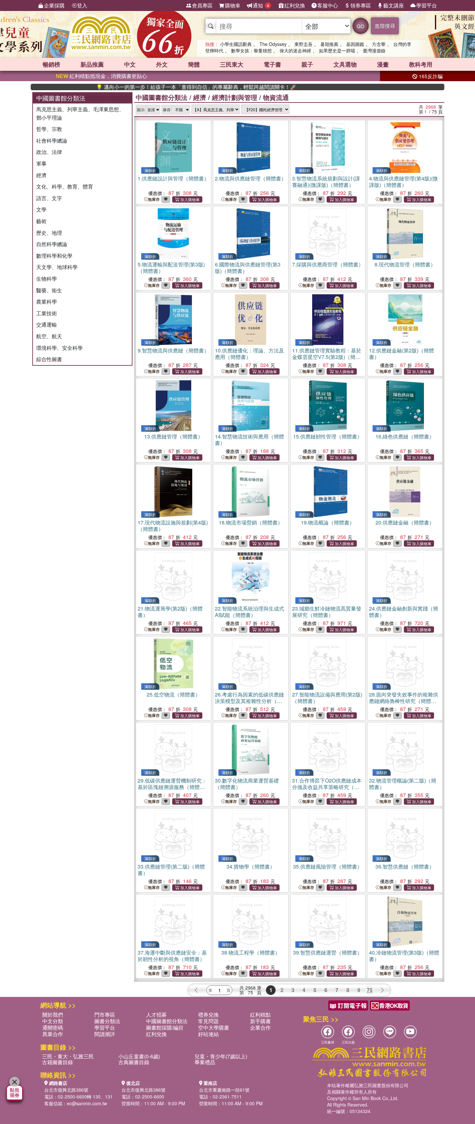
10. (249, 354)
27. (327, 698)
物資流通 (276, 97)
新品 (92, 64)
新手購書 (260, 1021)
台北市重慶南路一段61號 (224, 1089)
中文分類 (52, 1021)
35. (327, 866)
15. (327, 436)
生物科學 (46, 278)
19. (327, 522)
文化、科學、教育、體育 (64, 186)
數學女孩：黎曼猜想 (251, 50)
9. (173, 350)
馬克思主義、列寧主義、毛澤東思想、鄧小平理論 (80, 113)
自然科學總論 (51, 244)
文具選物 (345, 64)
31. (327, 787)
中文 (130, 64)
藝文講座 (393, 5)
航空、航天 (49, 336)
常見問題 (208, 1021)
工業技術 (46, 313)
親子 (307, 64)
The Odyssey (273, 44)
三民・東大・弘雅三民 (68, 1056)
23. (326, 612)
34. (251, 866)
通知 (261, 5)
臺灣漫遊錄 (374, 50)
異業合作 (52, 1034)
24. (403, 612)
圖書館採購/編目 (165, 1027)
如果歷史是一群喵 (337, 50)
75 (370, 990)
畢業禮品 (205, 1062)
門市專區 (104, 1014)
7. (328, 264)
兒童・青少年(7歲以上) (221, 1056)
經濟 (41, 175)
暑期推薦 (329, 44)
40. (404, 956)
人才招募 (156, 1014)
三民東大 (231, 64)
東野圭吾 (303, 44)
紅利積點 (260, 1014)
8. (405, 264)
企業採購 (54, 5)
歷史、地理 (49, 232)
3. (326, 182)
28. (403, 701)
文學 (41, 209)
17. (173, 526)
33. (171, 870)
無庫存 (154, 199)
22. (249, 612)
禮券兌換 (208, 1014)
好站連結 (208, 1034)
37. (172, 956)
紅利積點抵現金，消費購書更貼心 (101, 76)
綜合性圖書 (49, 359)
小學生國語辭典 (236, 44)
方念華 (378, 44)
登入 (82, 5)
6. (247, 268)
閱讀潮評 (104, 1034)
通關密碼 (52, 1027)
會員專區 (202, 5)
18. (251, 522)
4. (403, 182)
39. (327, 952)
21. (170, 612)
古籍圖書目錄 (57, 1062)
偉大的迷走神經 (295, 50)
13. (173, 436)
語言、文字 (49, 198)
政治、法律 (49, 152)
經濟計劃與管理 (234, 97)
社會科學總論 (51, 140)
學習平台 (426, 5)
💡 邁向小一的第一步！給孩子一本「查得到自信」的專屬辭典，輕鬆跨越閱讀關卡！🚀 (168, 87)
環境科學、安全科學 (59, 347)
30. (247, 784)
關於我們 (52, 1014)
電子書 (272, 64)
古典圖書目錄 (133, 1062)
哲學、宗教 (49, 129)
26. (249, 701)
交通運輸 (46, 324)
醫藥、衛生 (49, 290)
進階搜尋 (385, 25)
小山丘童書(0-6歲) (139, 1056)
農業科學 (46, 301)
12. (401, 354)
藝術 (41, 221)
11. (326, 357)
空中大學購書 (213, 1027)
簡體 (194, 64)
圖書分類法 (107, 1021)
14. (249, 440)
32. (402, 784)
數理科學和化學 (54, 255)
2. (250, 178)
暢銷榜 (51, 64)
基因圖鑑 (355, 44)
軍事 (41, 163)
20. (404, 522)
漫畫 (383, 64)
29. (172, 787)
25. (173, 694)
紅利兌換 (294, 5)
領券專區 (360, 5)
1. (173, 178)
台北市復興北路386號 (66, 1089)
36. (404, 866)
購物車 (232, 5)
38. (250, 952)
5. (171, 268)
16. (404, 436)
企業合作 (260, 1027)
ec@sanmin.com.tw (87, 1103)
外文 (162, 64)
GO (360, 26)
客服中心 (327, 5)
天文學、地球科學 (57, 267)
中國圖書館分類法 (161, 97)
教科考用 (420, 64)
